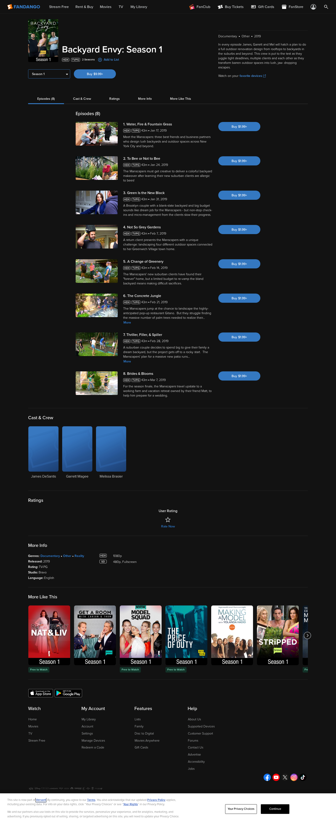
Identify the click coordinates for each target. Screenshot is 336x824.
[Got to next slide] (307, 635)
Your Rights (130, 804)
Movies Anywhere (147, 741)
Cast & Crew (82, 99)
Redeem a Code (93, 747)
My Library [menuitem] (139, 7)
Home (32, 719)
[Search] (326, 7)
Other (67, 556)
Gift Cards (141, 747)
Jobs (191, 769)
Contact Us (195, 747)
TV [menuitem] (121, 7)
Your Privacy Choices (241, 809)
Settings (87, 733)
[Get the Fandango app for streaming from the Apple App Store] (40, 693)
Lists (138, 719)
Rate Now (168, 526)
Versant (41, 800)
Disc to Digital (144, 733)
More (127, 322)
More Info (145, 99)
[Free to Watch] (49, 635)
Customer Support (200, 733)
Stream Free (36, 741)
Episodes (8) (46, 99)
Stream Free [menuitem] (59, 7)
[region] (168, 808)
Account (87, 726)
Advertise (194, 754)
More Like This (180, 99)
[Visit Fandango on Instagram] (294, 777)
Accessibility (196, 762)
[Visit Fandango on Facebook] (267, 777)
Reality (79, 556)
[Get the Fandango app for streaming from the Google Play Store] (68, 693)
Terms (91, 800)
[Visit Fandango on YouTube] (276, 777)
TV (30, 733)
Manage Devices (93, 741)
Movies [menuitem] (105, 7)
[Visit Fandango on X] (285, 777)
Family (139, 726)
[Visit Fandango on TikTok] (303, 777)
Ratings (114, 99)
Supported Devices (201, 726)
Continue (275, 809)
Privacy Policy (156, 800)
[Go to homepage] (24, 7)
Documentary (50, 556)
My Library (89, 719)
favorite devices (251, 76)
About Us (194, 719)
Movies (33, 726)
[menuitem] (262, 7)
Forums (193, 741)
